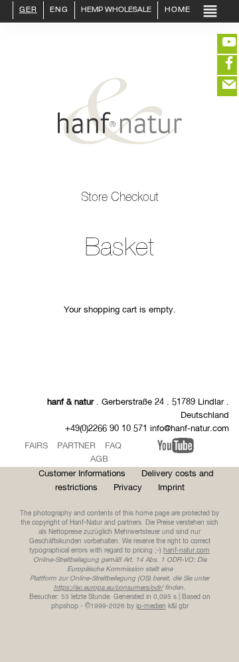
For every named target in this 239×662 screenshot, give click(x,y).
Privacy (128, 488)
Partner (76, 446)
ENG (59, 10)
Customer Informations (82, 474)
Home (176, 10)
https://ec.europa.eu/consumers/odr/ (108, 587)
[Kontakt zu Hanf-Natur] (219, 86)
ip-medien (151, 606)
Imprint (171, 488)
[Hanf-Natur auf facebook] (219, 65)
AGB (99, 459)
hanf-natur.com (186, 550)
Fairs (36, 446)
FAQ (113, 446)
